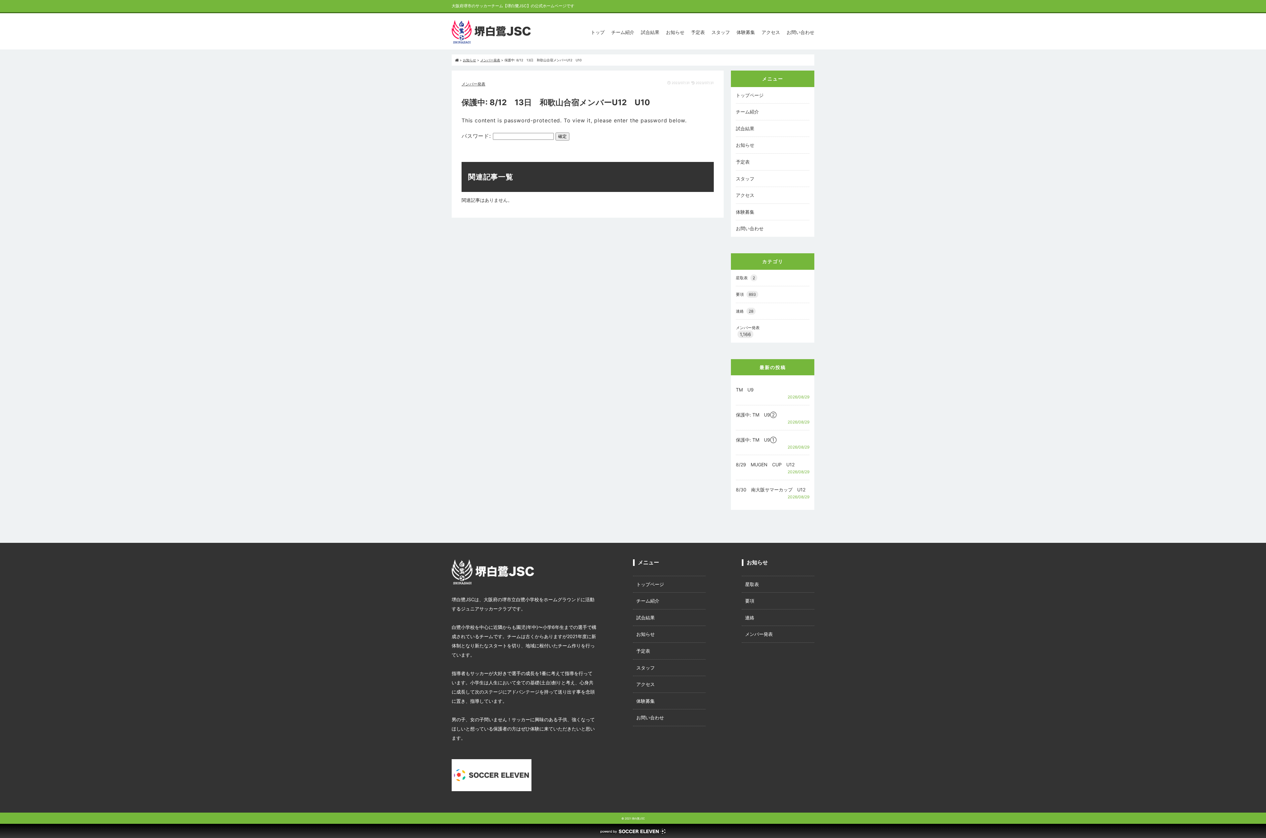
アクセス (771, 32)
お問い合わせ (800, 32)
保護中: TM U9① (756, 440)
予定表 (698, 32)
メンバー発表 (473, 83)
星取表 (745, 277)
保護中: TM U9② (756, 415)
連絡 (744, 311)
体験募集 (746, 32)
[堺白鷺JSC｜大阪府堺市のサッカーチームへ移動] (457, 60)
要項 (746, 294)
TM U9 (745, 389)
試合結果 (650, 32)
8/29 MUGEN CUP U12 (765, 464)
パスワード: (477, 136)
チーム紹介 (622, 32)
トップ (598, 32)
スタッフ (720, 32)
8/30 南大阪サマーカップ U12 (770, 489)
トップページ (750, 95)
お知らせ (675, 32)
